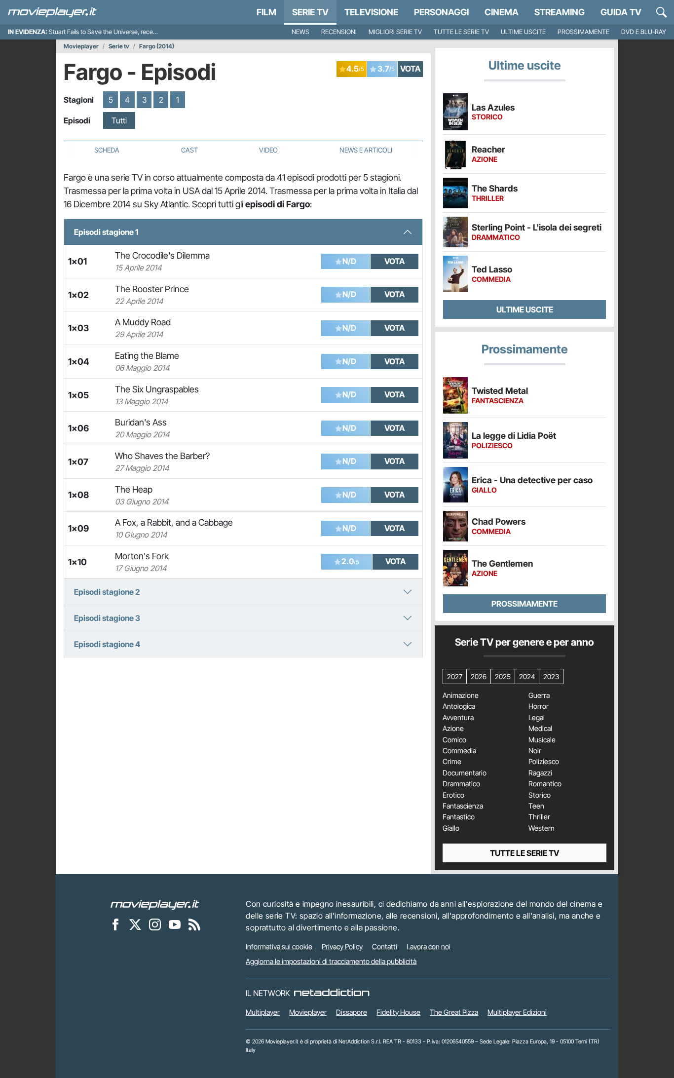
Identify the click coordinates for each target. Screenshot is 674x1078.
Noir (534, 750)
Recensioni (339, 32)
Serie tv (119, 46)
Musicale (542, 739)
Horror (538, 706)
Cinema (502, 12)
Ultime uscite (523, 32)
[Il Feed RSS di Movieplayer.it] (194, 924)
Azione (453, 728)
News (300, 32)
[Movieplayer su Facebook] (115, 924)
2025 (503, 676)
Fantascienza (463, 806)
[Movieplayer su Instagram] (155, 924)
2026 (479, 676)
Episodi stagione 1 (106, 232)
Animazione (461, 695)
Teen (536, 806)
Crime (452, 761)
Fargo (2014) (156, 46)
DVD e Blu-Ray (643, 32)
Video (268, 150)
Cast (189, 150)
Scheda (106, 150)
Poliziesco (543, 761)
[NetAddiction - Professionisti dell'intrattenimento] (331, 993)
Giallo (451, 828)
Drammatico (461, 783)
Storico (539, 795)
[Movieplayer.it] (52, 12)
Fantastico (459, 816)
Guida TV (620, 12)
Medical (540, 728)
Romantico (545, 783)
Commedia (459, 750)
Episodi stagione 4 (107, 644)
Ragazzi (540, 773)
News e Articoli (365, 150)
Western (541, 828)
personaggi (441, 12)
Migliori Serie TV (395, 32)
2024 (527, 676)
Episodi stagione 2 (107, 592)
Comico (454, 739)
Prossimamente (583, 32)
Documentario (465, 773)
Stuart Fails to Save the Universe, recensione (110, 32)
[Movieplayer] (155, 904)
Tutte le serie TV (461, 32)
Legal (536, 717)
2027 (454, 676)
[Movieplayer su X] (135, 924)
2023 (551, 676)
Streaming (559, 12)
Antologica (459, 706)
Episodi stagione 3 (107, 618)
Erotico (453, 795)
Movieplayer (81, 46)
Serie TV (310, 12)
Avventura (458, 717)
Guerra (539, 695)
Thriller (539, 816)
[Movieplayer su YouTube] (175, 924)
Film (266, 12)
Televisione (371, 12)
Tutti (119, 120)
